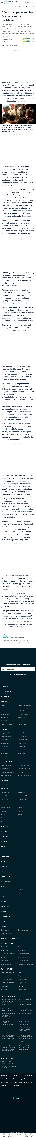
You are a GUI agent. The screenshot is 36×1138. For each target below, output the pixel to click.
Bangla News (22, 983)
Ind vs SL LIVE (22, 721)
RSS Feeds (16, 1085)
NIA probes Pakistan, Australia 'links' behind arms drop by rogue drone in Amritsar (9, 1048)
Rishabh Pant (5, 721)
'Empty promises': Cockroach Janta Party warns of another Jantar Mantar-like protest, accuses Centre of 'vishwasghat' (25, 1025)
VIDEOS (3, 846)
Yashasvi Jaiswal (23, 717)
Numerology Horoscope (25, 964)
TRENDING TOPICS (7, 969)
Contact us (16, 1075)
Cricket (17, 7)
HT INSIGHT (5, 906)
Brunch (20, 807)
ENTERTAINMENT (7, 762)
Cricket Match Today (24, 705)
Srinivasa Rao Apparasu (9, 45)
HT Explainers (22, 989)
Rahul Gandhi (5, 950)
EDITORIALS (5, 871)
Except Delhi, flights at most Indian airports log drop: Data (26, 1047)
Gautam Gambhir (23, 954)
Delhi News (4, 739)
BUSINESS (4, 836)
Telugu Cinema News (7, 772)
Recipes (20, 814)
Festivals (20, 811)
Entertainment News (7, 983)
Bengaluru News (6, 733)
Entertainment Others (24, 775)
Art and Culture (5, 807)
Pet (2, 821)
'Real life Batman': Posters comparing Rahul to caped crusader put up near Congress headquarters (8, 1012)
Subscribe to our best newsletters (18, 664)
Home (3, 7)
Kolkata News (5, 746)
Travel (20, 818)
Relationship (5, 818)
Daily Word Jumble (7, 933)
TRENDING (4, 831)
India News (25, 7)
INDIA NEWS (5, 697)
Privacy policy (5, 1079)
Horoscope (4, 784)
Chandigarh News (6, 736)
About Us (4, 1075)
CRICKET (4, 702)
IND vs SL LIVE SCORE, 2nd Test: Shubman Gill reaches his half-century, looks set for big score (9, 1065)
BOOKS (3, 901)
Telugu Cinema (22, 979)
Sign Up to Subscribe (18, 674)
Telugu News (5, 986)
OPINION (4, 866)
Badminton (4, 890)
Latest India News (8, 996)
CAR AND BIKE (6, 876)
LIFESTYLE (4, 804)
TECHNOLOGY (5, 881)
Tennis (20, 893)
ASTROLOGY (5, 780)
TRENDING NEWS (7, 943)
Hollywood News (23, 765)
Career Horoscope (23, 960)
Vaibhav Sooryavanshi (7, 954)
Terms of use (28, 1075)
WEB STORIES (5, 826)
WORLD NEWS (6, 692)
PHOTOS (4, 841)
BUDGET (4, 851)
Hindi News (21, 986)
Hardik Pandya (5, 717)
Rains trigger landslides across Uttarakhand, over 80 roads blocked (8, 1023)
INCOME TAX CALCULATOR (10, 938)
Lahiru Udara (22, 724)
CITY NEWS (4, 729)
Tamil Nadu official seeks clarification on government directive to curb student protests (25, 1038)
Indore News (5, 743)
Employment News (24, 796)
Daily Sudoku (5, 930)
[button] (2, 2)
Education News (23, 799)
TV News (21, 772)
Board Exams (22, 792)
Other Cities (21, 757)
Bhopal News (22, 733)
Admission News (6, 792)
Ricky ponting (22, 957)
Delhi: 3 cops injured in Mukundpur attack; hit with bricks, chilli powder (8, 1037)
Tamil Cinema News (24, 768)
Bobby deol (4, 960)
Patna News (4, 753)
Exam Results (5, 799)
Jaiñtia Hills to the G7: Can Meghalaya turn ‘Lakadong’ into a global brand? (9, 1002)
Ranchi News (5, 757)
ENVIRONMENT (6, 856)
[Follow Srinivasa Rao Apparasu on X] (20, 45)
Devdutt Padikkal (23, 714)
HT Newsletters (29, 1079)
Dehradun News (23, 736)
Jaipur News (22, 743)
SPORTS (3, 886)
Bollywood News (6, 765)
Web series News (6, 775)
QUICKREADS (5, 916)
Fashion (3, 811)
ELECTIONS (4, 911)
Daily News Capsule (8, 669)
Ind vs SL (4, 957)
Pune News (21, 753)
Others (3, 896)
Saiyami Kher (22, 950)
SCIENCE (4, 861)
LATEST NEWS (5, 687)
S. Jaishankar (22, 947)
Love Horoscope (6, 964)
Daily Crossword (23, 930)
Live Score (4, 709)
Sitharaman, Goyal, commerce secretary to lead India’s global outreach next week (25, 1011)
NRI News (4, 989)
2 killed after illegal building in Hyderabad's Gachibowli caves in (25, 1002)
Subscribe (30, 2)
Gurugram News (23, 739)
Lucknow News (23, 746)
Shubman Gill (5, 714)
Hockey (3, 893)
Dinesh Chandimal (6, 724)
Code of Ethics (29, 1082)
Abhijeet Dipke (5, 947)
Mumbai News (5, 750)
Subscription (5, 1082)
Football (20, 890)
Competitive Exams (7, 796)
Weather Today (17, 1079)
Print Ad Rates (17, 1082)
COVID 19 (4, 921)
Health (3, 814)
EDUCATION (5, 789)
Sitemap (3, 1085)
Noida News (22, 750)
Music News (5, 768)
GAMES (3, 926)
